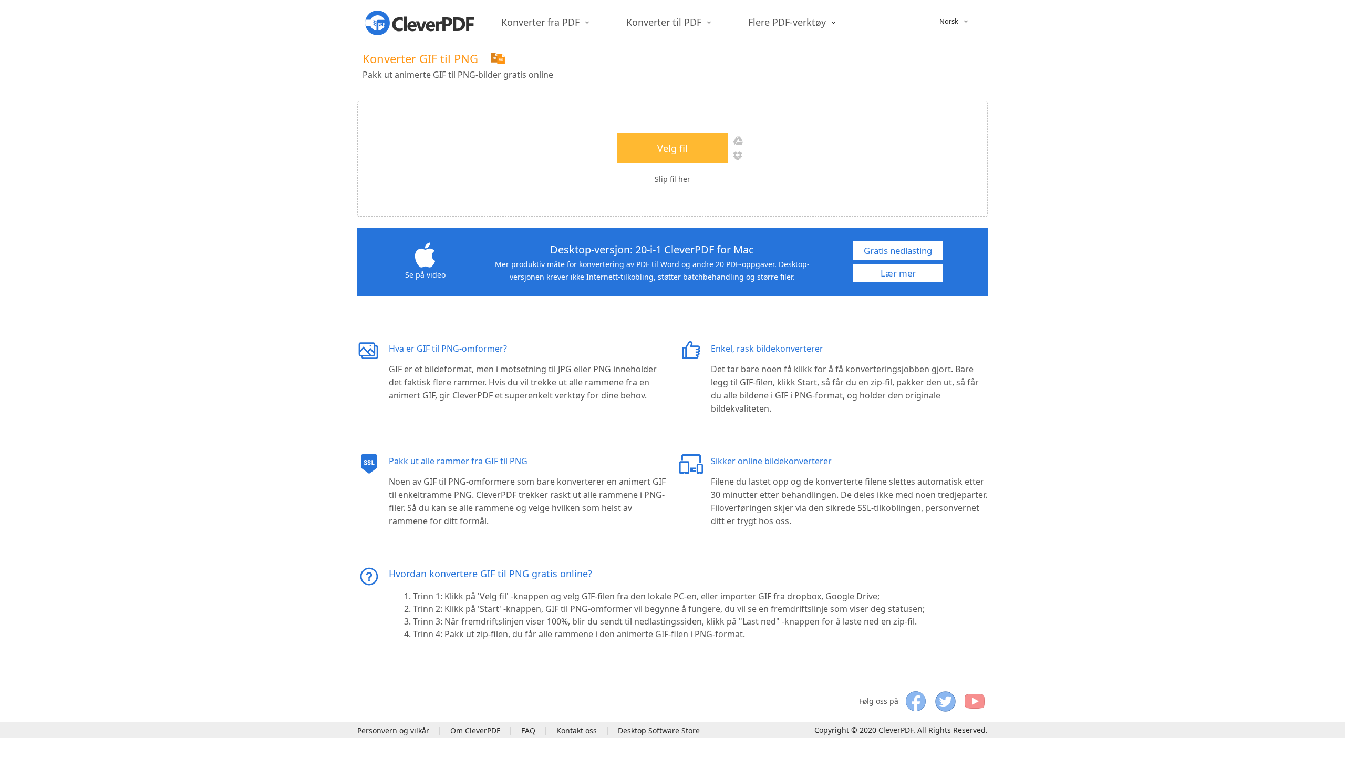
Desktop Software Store (659, 730)
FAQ (528, 730)
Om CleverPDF (475, 730)
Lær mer (898, 273)
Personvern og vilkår (393, 730)
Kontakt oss (576, 730)
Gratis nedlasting (898, 250)
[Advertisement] (796, 64)
